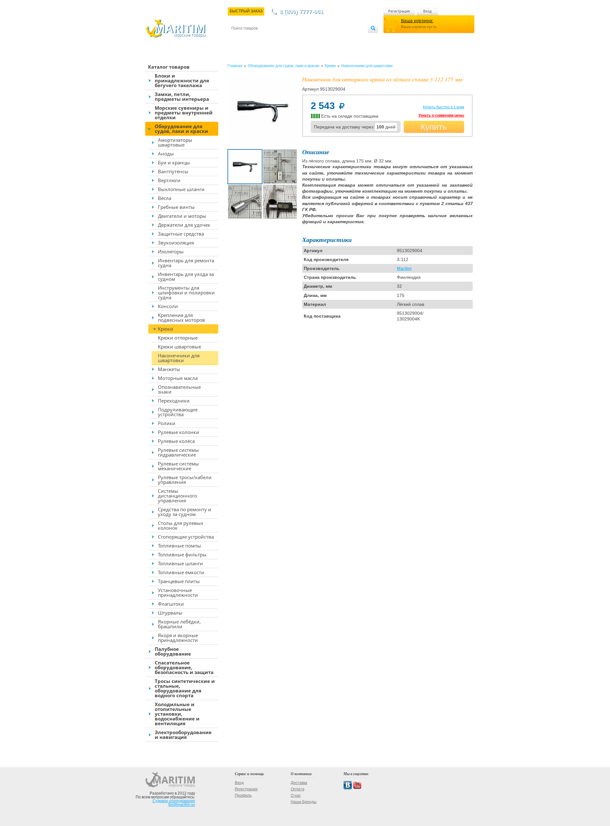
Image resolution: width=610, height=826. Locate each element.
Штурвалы (170, 612)
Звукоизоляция (176, 242)
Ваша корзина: (417, 20)
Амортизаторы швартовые (175, 142)
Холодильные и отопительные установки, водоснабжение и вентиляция (177, 713)
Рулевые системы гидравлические (178, 452)
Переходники (174, 400)
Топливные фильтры (182, 554)
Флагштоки (171, 604)
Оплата (284, 38)
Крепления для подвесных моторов (181, 317)
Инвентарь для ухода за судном (186, 276)
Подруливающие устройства (178, 411)
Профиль (243, 795)
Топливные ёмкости (181, 572)
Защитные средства (181, 234)
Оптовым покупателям (348, 38)
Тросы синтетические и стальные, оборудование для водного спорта (185, 688)
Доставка (263, 38)
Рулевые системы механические (178, 466)
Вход (427, 11)
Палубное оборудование (173, 651)
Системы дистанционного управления (177, 496)
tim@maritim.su (181, 804)
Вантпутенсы (173, 171)
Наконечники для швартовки (179, 357)
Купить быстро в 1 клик (443, 107)
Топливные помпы (179, 545)
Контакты (238, 38)
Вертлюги (169, 180)
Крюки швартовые (179, 346)
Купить (434, 127)
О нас (296, 795)
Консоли (168, 306)
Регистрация (399, 11)
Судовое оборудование (173, 801)
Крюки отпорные (178, 337)
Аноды (166, 153)
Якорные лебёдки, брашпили (179, 624)
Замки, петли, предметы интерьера (182, 96)
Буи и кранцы (174, 162)
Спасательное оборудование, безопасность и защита (184, 667)
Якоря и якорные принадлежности (178, 637)
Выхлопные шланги (181, 189)
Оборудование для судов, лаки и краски (181, 128)
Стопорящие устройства (186, 536)
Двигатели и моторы (182, 216)
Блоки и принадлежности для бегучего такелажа (182, 80)
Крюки (165, 329)
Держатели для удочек (184, 225)
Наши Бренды (303, 802)
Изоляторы (171, 251)
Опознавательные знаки (179, 389)
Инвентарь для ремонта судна (186, 262)
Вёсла (164, 198)
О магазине (307, 38)
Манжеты (169, 369)
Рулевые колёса (176, 441)
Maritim (404, 268)
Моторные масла (178, 378)
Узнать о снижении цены (441, 115)
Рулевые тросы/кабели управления (185, 479)
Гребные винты (176, 207)
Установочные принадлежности (178, 592)
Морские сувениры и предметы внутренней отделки (184, 112)
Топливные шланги (180, 563)
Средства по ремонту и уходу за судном (184, 511)
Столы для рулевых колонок (180, 525)
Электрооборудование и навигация (183, 734)
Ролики (166, 423)
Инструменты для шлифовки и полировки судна (186, 292)
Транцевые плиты (179, 581)
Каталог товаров (169, 67)
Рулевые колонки (178, 432)
